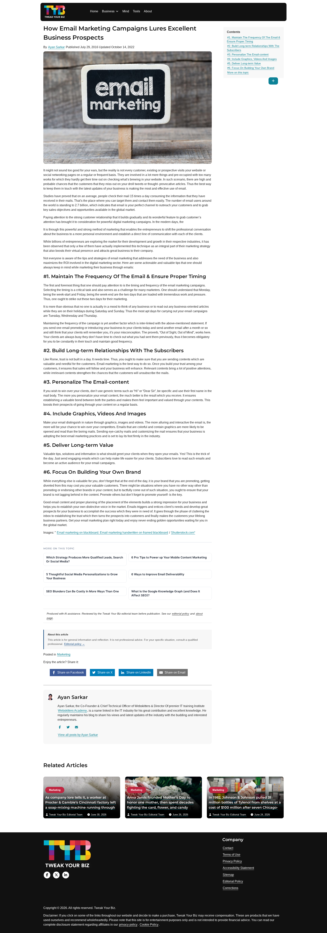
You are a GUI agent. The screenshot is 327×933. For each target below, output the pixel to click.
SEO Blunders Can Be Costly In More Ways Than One (82, 591)
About (148, 11)
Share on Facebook (70, 672)
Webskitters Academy (72, 710)
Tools (136, 11)
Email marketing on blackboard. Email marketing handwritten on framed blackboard (112, 532)
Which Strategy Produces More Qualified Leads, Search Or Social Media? (84, 559)
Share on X (105, 672)
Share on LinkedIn (138, 672)
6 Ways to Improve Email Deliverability (157, 574)
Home (94, 11)
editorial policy (180, 613)
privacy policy (128, 924)
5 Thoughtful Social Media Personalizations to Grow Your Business (82, 576)
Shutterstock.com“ (183, 532)
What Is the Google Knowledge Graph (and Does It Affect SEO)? (165, 593)
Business (108, 11)
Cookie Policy (149, 924)
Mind (125, 11)
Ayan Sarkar (56, 47)
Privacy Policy (232, 861)
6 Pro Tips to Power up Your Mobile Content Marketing (169, 557)
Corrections (230, 888)
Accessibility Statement (238, 867)
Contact (228, 848)
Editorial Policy (233, 881)
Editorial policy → (74, 643)
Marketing (63, 654)
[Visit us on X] (56, 875)
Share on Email (174, 672)
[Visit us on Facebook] (47, 875)
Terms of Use (231, 854)
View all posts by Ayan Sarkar (78, 734)
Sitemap (228, 874)
